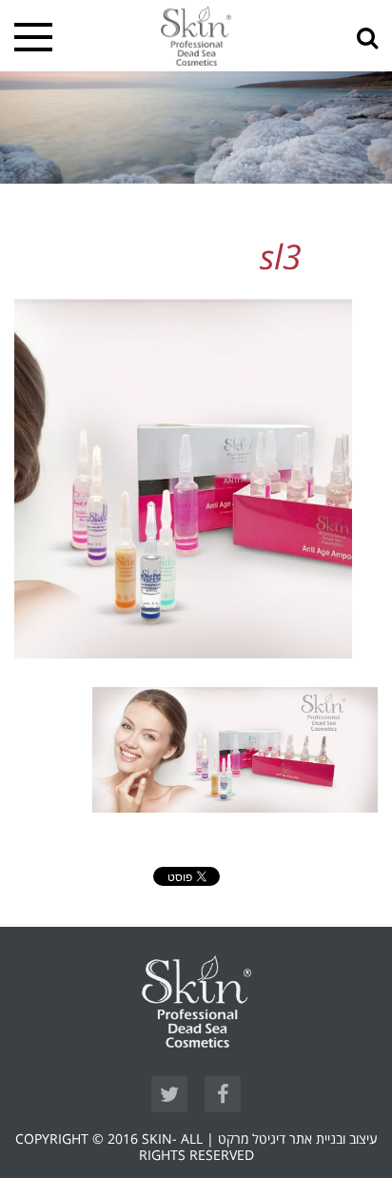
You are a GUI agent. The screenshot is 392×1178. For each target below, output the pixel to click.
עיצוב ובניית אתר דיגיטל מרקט (298, 1139)
